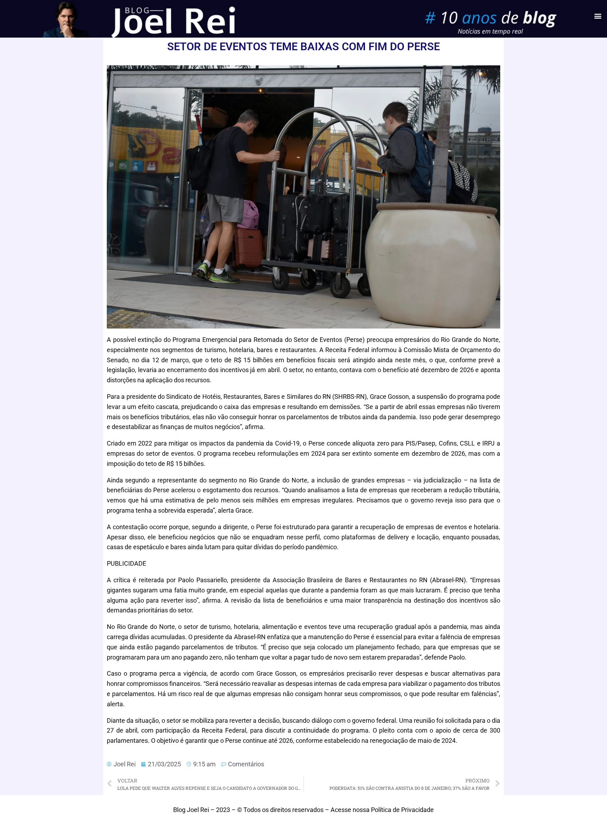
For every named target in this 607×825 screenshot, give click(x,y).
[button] (597, 15)
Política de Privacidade (402, 809)
